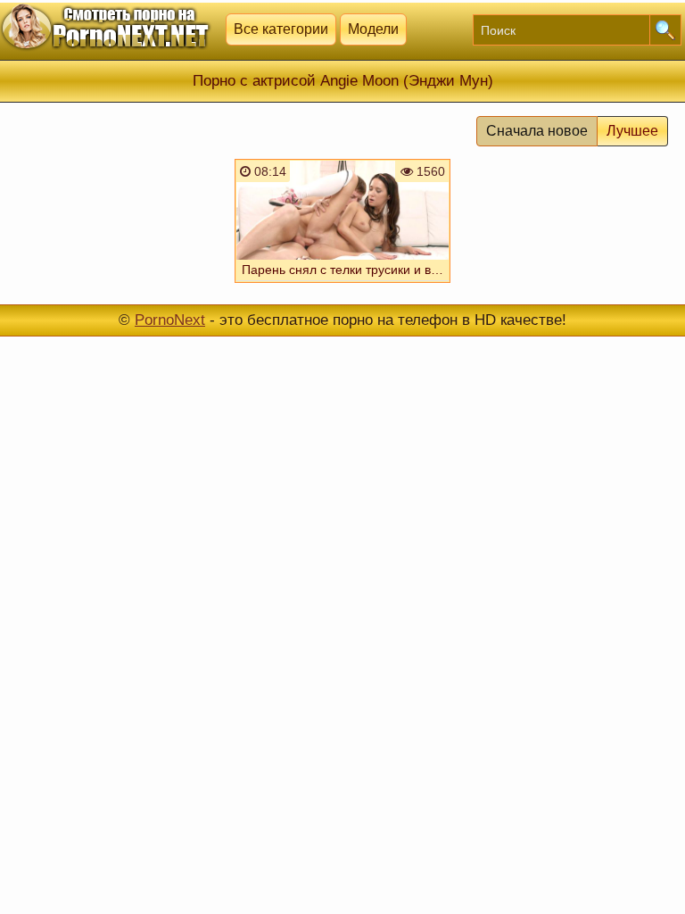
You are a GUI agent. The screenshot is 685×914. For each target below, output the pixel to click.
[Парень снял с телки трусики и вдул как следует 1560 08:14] (342, 285)
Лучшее (632, 130)
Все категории (281, 29)
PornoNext (170, 320)
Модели (373, 29)
